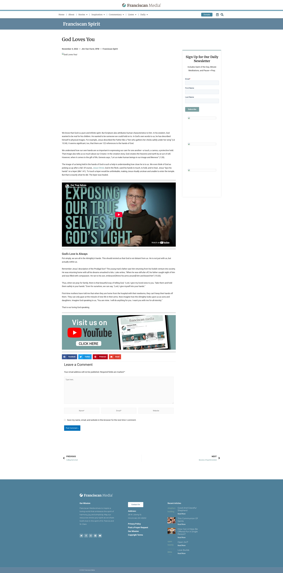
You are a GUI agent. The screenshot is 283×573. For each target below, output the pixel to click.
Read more (181, 514)
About (71, 14)
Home (61, 14)
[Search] (222, 14)
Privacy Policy (134, 524)
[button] (69, 356)
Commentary (115, 14)
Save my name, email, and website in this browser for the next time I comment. (101, 420)
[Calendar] (218, 14)
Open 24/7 (183, 542)
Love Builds (183, 550)
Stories (81, 14)
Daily (142, 14)
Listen (131, 14)
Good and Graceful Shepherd (187, 509)
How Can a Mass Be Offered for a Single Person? (188, 531)
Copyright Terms (135, 535)
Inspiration (97, 14)
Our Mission (85, 503)
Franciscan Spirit (81, 24)
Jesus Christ (98, 168)
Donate (207, 14)
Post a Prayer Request (138, 527)
